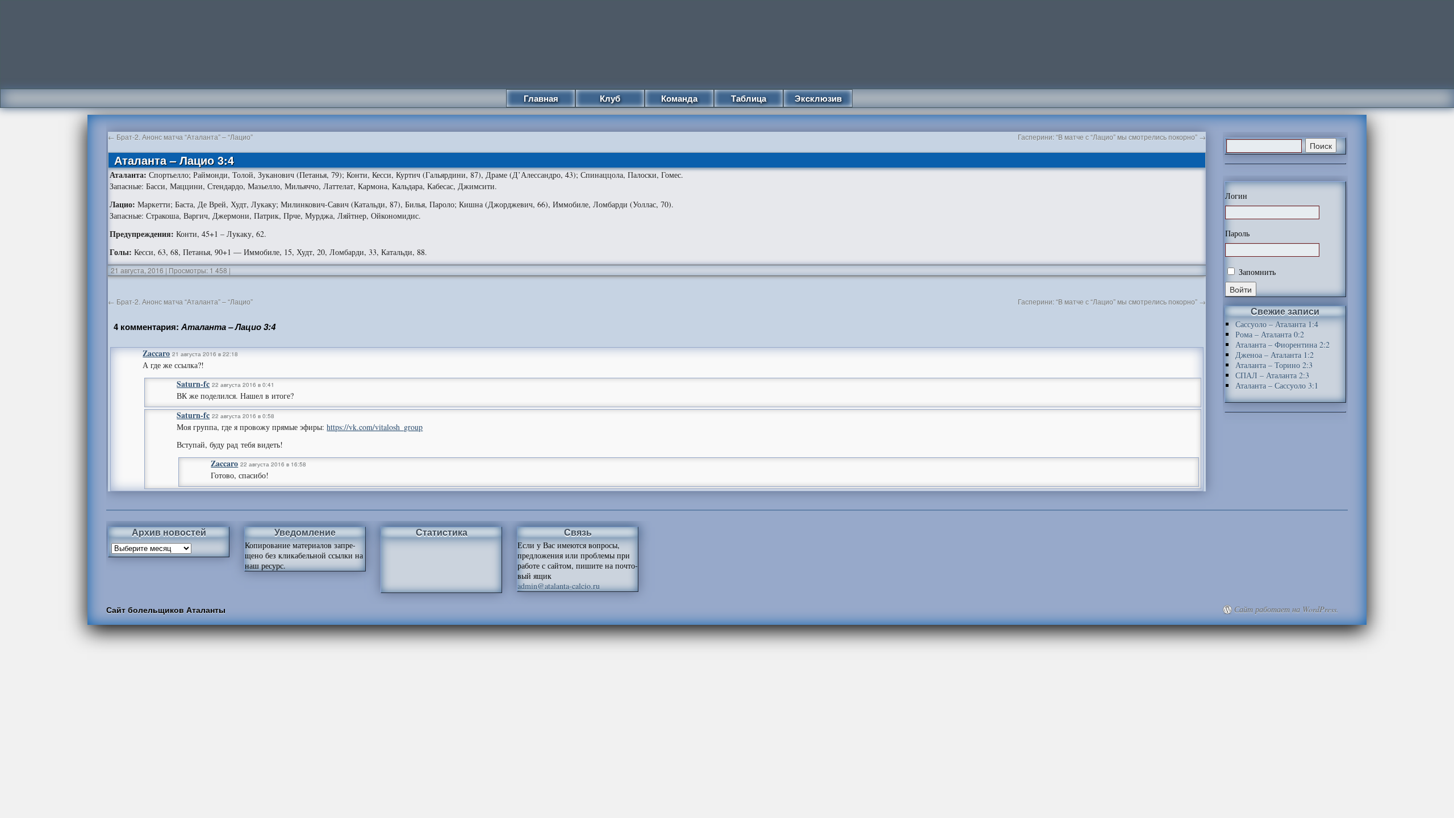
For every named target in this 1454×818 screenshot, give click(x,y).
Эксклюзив (818, 98)
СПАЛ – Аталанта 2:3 (1272, 375)
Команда (679, 98)
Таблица (748, 98)
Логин (1236, 196)
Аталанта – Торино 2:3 (1274, 365)
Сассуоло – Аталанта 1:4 (1276, 324)
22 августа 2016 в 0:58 (243, 416)
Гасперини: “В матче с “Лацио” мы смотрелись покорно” (1112, 136)
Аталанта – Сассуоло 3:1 (1276, 385)
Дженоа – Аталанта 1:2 (1274, 354)
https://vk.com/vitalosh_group (375, 426)
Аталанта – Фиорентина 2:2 (1282, 344)
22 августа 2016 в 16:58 (273, 464)
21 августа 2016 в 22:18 (205, 354)
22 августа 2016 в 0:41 (243, 385)
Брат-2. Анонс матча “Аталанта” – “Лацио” (180, 136)
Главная (541, 98)
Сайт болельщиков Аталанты (165, 609)
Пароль (1237, 233)
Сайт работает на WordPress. (1286, 609)
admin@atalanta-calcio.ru (558, 586)
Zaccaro (156, 353)
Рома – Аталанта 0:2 (1269, 334)
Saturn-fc (193, 384)
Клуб (610, 98)
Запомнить (1256, 271)
